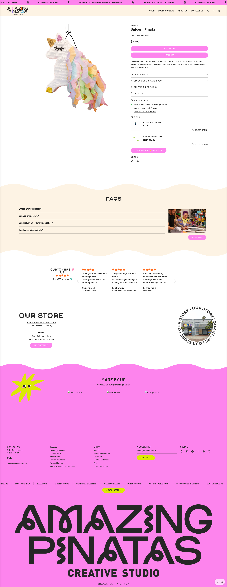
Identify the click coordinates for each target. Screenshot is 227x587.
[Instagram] (187, 451)
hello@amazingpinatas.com (17, 463)
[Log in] (213, 10)
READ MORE (197, 237)
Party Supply (202, 483)
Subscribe (146, 458)
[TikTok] (209, 451)
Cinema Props (26, 483)
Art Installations (123, 483)
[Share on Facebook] (132, 162)
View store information (145, 111)
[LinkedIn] (203, 451)
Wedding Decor (76, 483)
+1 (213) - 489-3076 (13, 453)
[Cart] (218, 10)
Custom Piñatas (179, 483)
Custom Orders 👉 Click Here (148, 150)
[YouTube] (198, 451)
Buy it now (169, 55)
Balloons (7, 483)
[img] (62, 275)
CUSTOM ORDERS (113, 490)
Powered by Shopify (123, 584)
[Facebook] (181, 451)
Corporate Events (51, 483)
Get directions (41, 345)
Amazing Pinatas (140, 35)
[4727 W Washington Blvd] (113, 329)
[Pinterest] (192, 451)
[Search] (208, 10)
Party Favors (99, 483)
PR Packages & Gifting (152, 483)
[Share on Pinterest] (137, 162)
